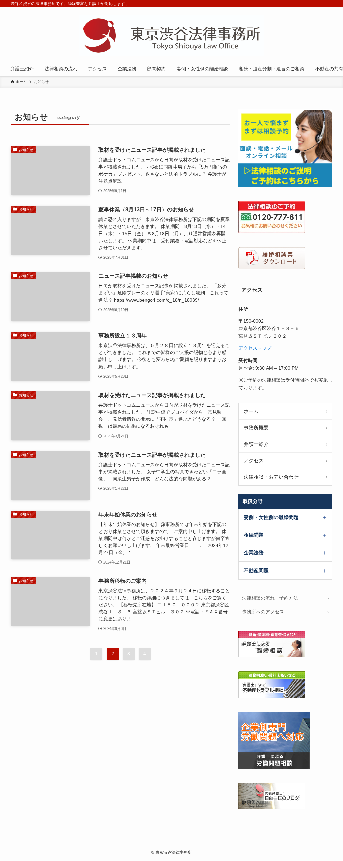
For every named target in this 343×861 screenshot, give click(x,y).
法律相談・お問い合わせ (271, 477)
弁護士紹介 (256, 444)
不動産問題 (256, 570)
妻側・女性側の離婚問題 (271, 517)
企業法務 (254, 552)
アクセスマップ (254, 348)
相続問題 (254, 535)
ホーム (251, 411)
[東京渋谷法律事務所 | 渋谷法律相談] (171, 35)
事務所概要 (256, 427)
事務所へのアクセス (263, 611)
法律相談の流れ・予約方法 (270, 598)
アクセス (254, 460)
